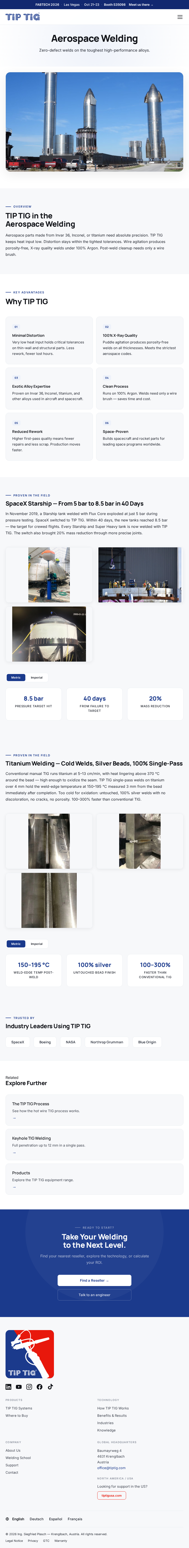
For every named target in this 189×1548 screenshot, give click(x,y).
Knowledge (106, 1430)
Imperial (37, 677)
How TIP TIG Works (113, 1408)
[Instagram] (29, 1387)
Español (55, 1519)
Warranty (60, 1540)
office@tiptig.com (111, 1468)
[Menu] (180, 17)
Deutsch (37, 1519)
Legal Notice (14, 1540)
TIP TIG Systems (19, 1408)
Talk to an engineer (94, 1295)
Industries (105, 1423)
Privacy (33, 1540)
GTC (46, 1540)
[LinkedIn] (8, 1387)
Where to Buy (17, 1416)
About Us (13, 1450)
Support (12, 1465)
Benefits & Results (112, 1416)
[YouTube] (19, 1387)
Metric (16, 677)
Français (75, 1519)
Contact (12, 1472)
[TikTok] (50, 1386)
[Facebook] (39, 1387)
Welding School (18, 1458)
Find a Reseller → (94, 1280)
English (18, 1519)
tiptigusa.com (112, 1495)
